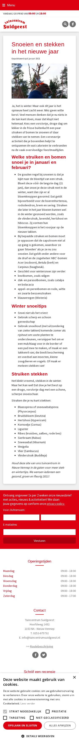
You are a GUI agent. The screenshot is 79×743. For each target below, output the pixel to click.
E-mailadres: (11, 525)
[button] (39, 736)
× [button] (74, 677)
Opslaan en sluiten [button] (22, 725)
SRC (65, 24)
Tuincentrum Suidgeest (39, 620)
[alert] (39, 708)
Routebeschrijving (41, 646)
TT (43, 655)
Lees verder (27, 703)
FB (73, 24)
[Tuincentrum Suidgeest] (15, 24)
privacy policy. (56, 504)
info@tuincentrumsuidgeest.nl (41, 637)
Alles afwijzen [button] (60, 725)
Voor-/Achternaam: (14, 510)
